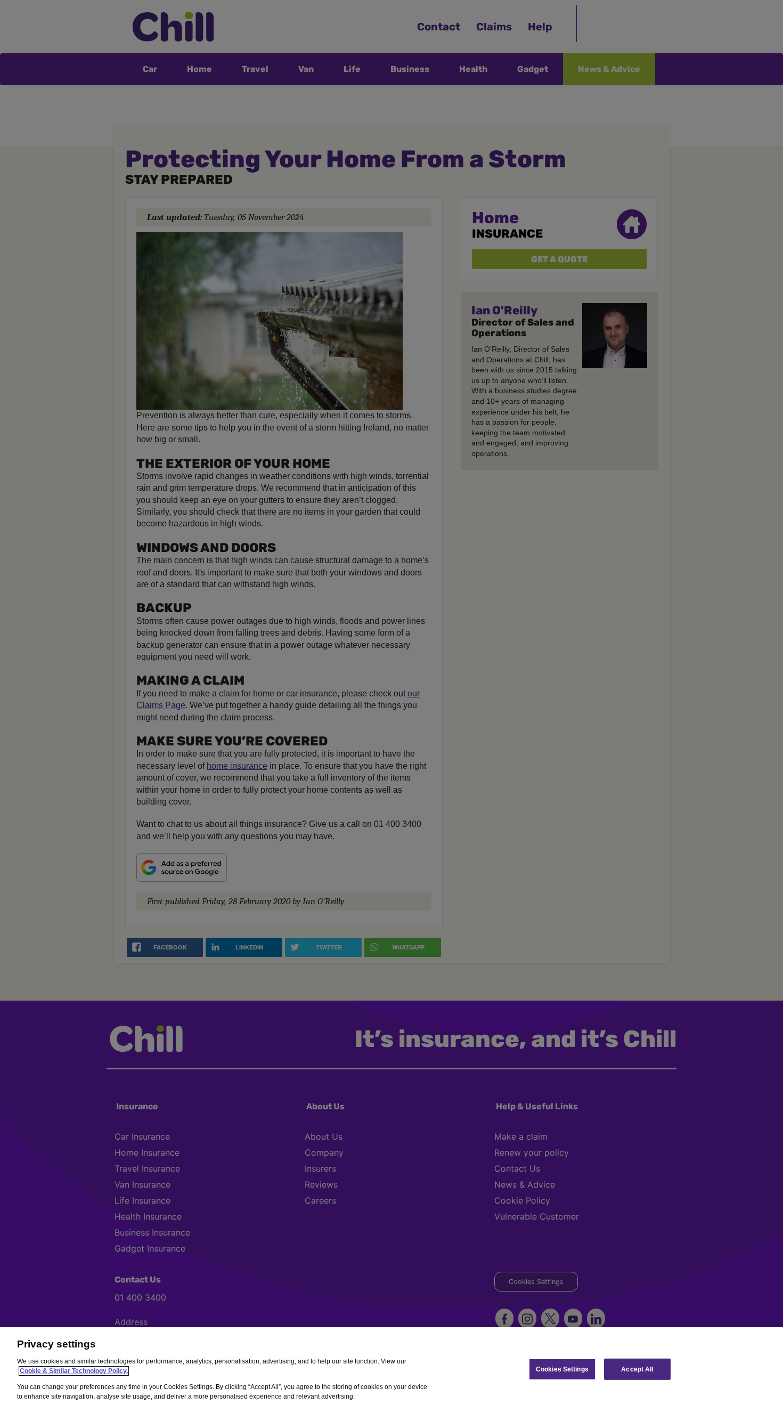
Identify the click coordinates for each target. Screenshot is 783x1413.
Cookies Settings (562, 1369)
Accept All (637, 1369)
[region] (391, 1370)
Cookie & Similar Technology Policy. (74, 1371)
